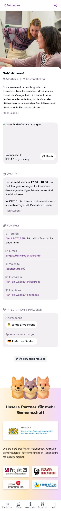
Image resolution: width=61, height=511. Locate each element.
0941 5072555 (15, 238)
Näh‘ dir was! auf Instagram (22, 282)
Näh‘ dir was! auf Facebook (22, 295)
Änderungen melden (32, 359)
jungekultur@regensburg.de (22, 256)
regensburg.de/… (15, 269)
